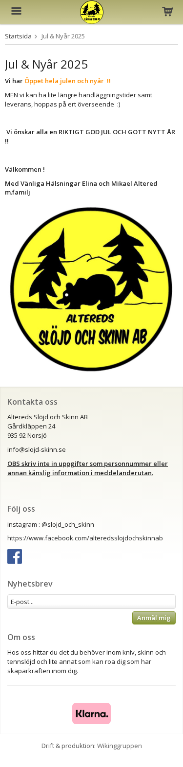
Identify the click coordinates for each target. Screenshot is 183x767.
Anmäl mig (154, 617)
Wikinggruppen (119, 745)
